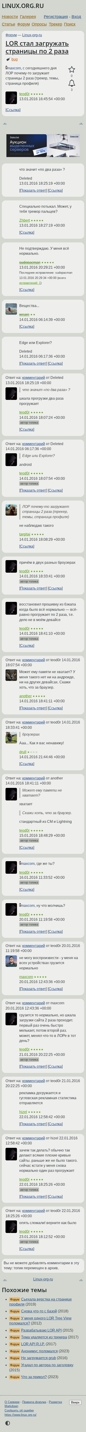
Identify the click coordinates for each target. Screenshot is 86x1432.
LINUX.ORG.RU (23, 6)
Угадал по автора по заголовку (47, 1365)
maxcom (14, 68)
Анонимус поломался (39, 1351)
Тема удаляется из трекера (44, 1337)
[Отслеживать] (72, 83)
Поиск (69, 24)
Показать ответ (33, 190)
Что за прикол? (34, 1377)
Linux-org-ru (32, 35)
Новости (10, 16)
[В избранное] (72, 70)
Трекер (55, 24)
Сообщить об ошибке (19, 1410)
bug (14, 59)
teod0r (24, 94)
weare (24, 314)
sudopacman (29, 262)
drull (22, 752)
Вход (76, 16)
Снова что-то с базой (39, 1311)
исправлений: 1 (30, 283)
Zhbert (24, 220)
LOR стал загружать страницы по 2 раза (37, 47)
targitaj (24, 534)
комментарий (33, 378)
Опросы (39, 24)
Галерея (28, 16)
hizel (23, 1112)
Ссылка (12, 110)
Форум (23, 24)
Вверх (75, 1402)
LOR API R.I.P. (33, 1344)
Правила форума (34, 1402)
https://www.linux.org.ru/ (20, 1414)
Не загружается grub (38, 1358)
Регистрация (56, 16)
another (25, 696)
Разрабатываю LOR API (41, 1330)
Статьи (8, 24)
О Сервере (12, 1402)
